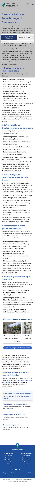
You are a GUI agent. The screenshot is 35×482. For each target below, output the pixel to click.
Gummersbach (9, 457)
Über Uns (7, 476)
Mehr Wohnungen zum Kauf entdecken (17, 348)
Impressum (14, 476)
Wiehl (8, 464)
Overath (9, 462)
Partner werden (23, 473)
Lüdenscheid (8, 455)
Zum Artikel (6, 429)
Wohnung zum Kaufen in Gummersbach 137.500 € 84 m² (11, 336)
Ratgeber (5, 473)
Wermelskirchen (9, 459)
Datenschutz (21, 476)
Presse (15, 473)
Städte (30, 473)
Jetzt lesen (10, 408)
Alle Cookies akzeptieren (9, 37)
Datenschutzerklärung (28, 41)
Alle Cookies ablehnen (25, 37)
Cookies (28, 476)
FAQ (11, 473)
